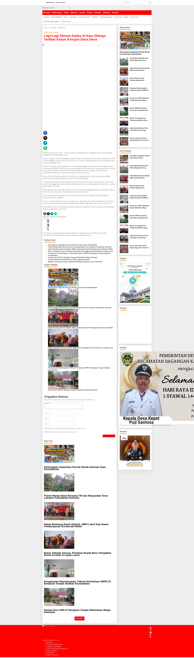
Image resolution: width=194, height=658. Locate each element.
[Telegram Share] (45, 143)
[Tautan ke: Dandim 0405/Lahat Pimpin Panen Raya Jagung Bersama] (124, 111)
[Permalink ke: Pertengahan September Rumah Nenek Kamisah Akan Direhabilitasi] (63, 277)
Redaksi (49, 642)
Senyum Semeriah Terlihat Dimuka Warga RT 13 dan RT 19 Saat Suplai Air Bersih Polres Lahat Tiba (139, 139)
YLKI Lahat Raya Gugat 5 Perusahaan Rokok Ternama (67, 235)
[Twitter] (48, 223)
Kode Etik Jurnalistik (53, 646)
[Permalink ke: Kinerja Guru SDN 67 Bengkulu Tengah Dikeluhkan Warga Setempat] (63, 380)
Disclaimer (50, 653)
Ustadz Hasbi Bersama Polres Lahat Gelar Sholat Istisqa (139, 129)
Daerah (52, 217)
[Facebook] (48, 221)
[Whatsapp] (45, 148)
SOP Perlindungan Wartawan (57, 649)
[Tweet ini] (45, 138)
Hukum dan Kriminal (51, 32)
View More (79, 618)
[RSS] (48, 230)
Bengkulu (46, 217)
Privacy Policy (51, 651)
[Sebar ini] (45, 133)
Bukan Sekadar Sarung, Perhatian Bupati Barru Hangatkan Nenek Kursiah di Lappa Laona (80, 251)
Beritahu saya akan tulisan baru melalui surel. (61, 432)
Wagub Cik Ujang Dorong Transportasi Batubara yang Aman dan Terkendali (75, 262)
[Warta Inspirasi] (48, 7)
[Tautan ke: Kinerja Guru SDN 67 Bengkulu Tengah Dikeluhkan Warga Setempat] (124, 101)
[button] (150, 2)
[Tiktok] (48, 227)
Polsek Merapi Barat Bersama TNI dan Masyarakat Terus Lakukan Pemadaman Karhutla (79, 247)
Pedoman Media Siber (54, 644)
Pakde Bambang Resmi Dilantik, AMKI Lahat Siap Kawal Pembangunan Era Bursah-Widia (80, 249)
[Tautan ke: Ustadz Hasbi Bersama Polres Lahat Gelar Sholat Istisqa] (124, 131)
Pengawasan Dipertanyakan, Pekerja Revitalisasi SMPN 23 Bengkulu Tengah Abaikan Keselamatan (79, 254)
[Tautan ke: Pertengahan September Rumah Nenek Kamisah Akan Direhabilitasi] (135, 40)
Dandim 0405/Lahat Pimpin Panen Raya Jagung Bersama (69, 259)
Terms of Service (52, 655)
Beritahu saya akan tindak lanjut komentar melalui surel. (65, 428)
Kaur (57, 217)
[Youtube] (48, 225)
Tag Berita (63, 217)
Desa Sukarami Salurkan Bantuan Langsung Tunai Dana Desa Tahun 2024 (74, 233)
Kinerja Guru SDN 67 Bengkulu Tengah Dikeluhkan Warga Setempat (72, 257)
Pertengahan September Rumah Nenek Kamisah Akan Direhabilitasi (72, 245)
